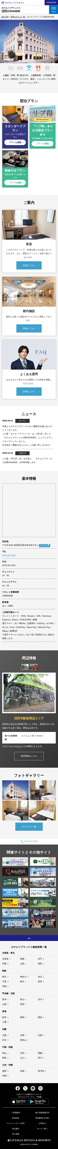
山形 (22, 963)
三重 (4, 1022)
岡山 (4, 1053)
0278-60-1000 (9, 555)
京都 (40, 1035)
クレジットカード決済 (16, 1123)
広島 (22, 1053)
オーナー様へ (42, 1129)
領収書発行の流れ (42, 1118)
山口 (22, 1058)
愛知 (40, 1017)
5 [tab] (36, 60)
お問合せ (42, 1123)
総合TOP (5, 17)
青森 (22, 959)
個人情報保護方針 (42, 1113)
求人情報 (15, 1134)
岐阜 (4, 1017)
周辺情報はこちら (29, 756)
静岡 (22, 1017)
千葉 (4, 981)
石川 (40, 999)
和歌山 (23, 1040)
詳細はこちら (29, 265)
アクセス (43, 546)
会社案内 (15, 1129)
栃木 (22, 981)
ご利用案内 (15, 1113)
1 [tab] (23, 60)
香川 (40, 1058)
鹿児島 (41, 1071)
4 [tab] (33, 60)
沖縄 (4, 1076)
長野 (22, 1004)
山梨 (4, 1004)
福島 (40, 963)
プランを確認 (15, 142)
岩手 (40, 959)
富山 (22, 999)
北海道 (5, 959)
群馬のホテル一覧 (18, 17)
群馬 (40, 981)
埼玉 (40, 977)
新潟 (4, 999)
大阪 (4, 1035)
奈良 (4, 1040)
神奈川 (23, 977)
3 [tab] (30, 60)
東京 (4, 977)
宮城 (4, 963)
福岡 (4, 1071)
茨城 (4, 986)
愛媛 (40, 1053)
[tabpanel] (29, 41)
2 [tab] (26, 60)
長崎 (22, 1071)
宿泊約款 (15, 1118)
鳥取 (4, 1058)
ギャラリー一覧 (29, 826)
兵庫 (22, 1035)
